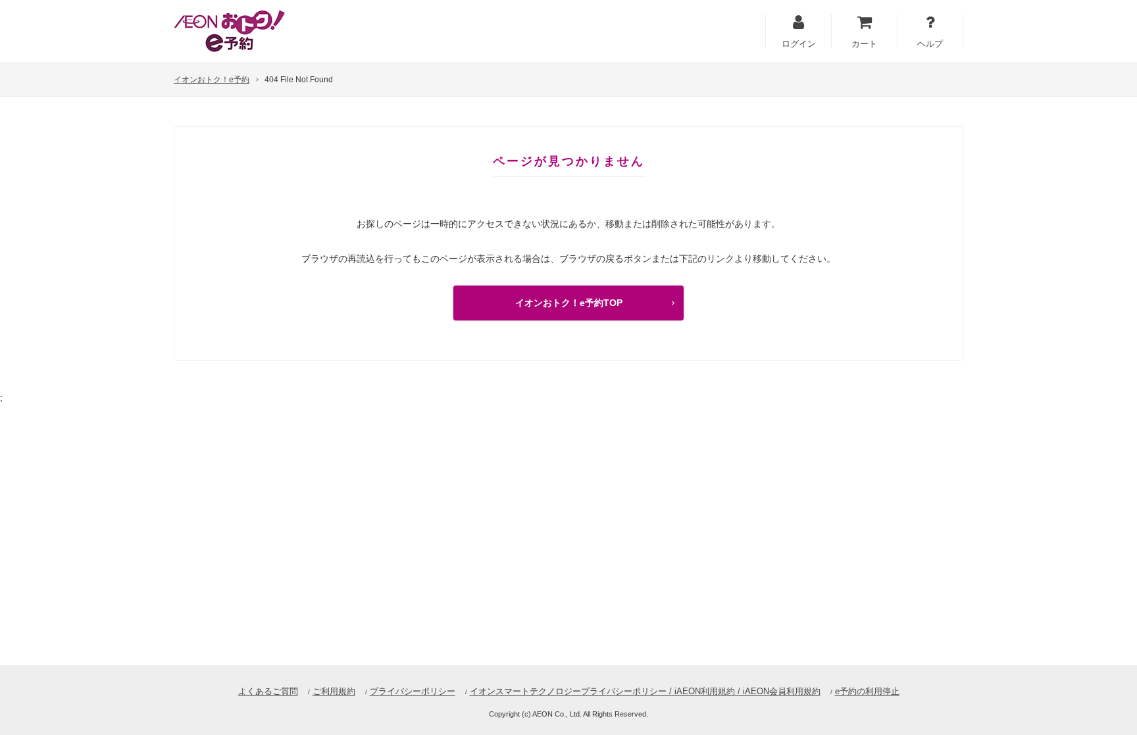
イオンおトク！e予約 (211, 79)
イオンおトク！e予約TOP (568, 302)
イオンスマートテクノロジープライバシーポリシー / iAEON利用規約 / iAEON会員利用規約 (645, 691)
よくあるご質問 (268, 691)
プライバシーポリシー (412, 691)
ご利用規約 (334, 691)
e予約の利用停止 (867, 691)
